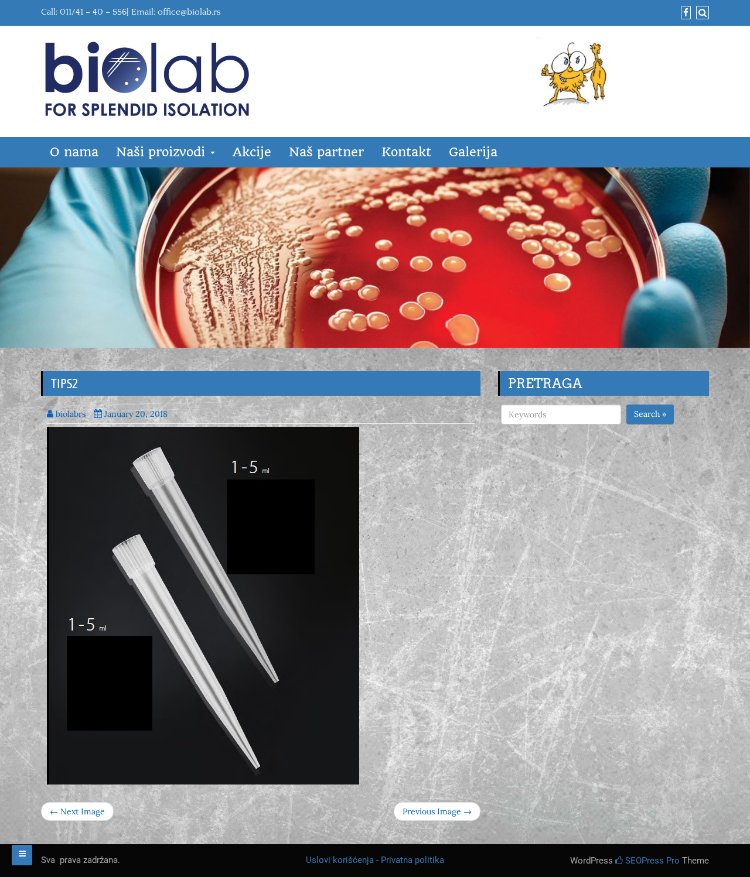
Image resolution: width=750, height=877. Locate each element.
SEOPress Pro (651, 860)
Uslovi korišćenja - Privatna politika (375, 860)
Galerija (473, 152)
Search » (650, 414)
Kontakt (406, 152)
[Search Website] (701, 13)
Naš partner (326, 152)
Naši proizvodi (162, 152)
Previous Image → (437, 811)
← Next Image (77, 811)
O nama (74, 152)
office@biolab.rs (189, 12)
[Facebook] (684, 13)
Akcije (252, 152)
